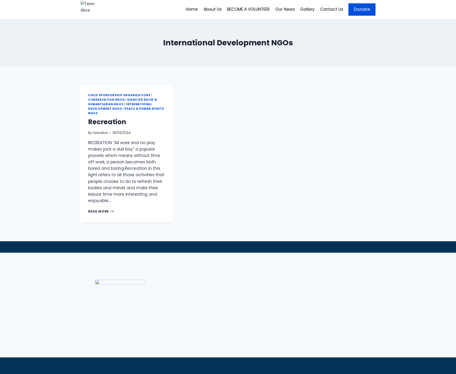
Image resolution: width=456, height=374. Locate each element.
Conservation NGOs (106, 100)
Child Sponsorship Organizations (119, 95)
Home (192, 9)
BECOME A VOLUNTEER (248, 9)
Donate (362, 9)
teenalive (100, 133)
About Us (213, 9)
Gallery (307, 9)
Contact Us (331, 9)
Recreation (107, 122)
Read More (101, 211)
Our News (285, 9)
